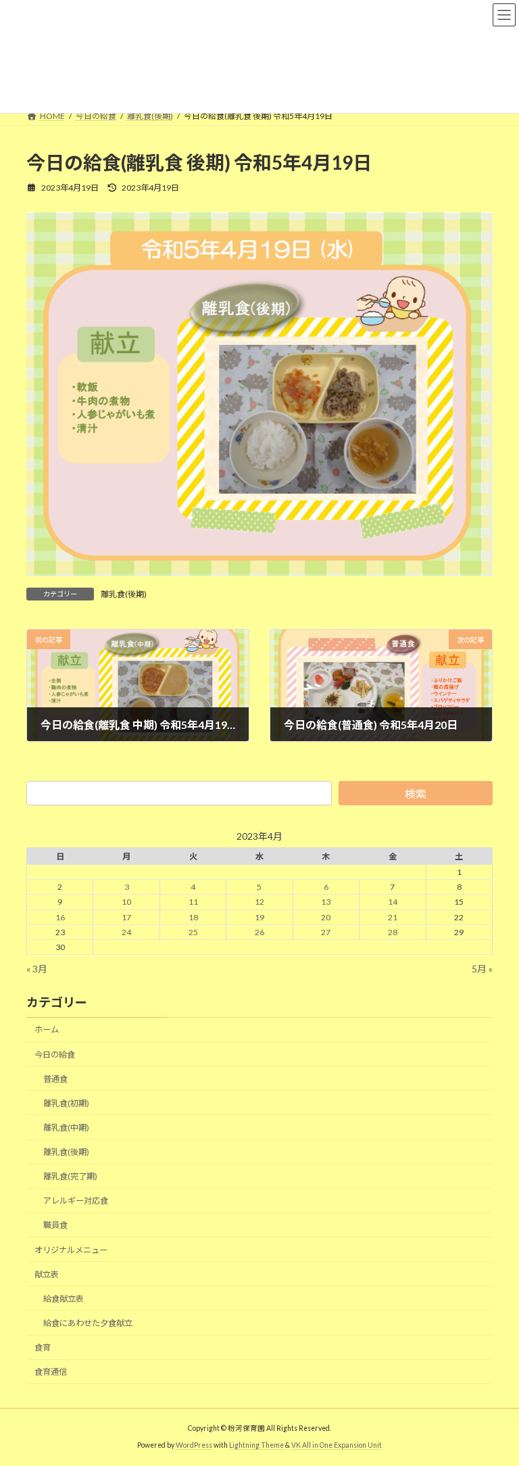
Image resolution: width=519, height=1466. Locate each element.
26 (259, 932)
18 (193, 917)
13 (325, 902)
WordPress (194, 1445)
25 (193, 932)
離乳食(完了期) (70, 1177)
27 (325, 932)
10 (126, 902)
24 (126, 932)
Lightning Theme (256, 1445)
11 (193, 902)
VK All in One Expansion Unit (336, 1445)
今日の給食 (54, 1054)
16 (60, 917)
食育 (42, 1347)
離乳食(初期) (66, 1103)
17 (126, 917)
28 (392, 932)
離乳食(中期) (66, 1127)
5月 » (482, 968)
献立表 (46, 1274)
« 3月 (36, 968)
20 (325, 917)
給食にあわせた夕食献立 (87, 1323)
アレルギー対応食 (75, 1201)
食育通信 (50, 1372)
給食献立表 (63, 1299)
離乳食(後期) (124, 594)
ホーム (46, 1030)
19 (259, 917)
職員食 (55, 1226)
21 (392, 917)
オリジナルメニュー (70, 1250)
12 (259, 902)
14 (392, 902)
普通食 (55, 1079)
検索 (415, 793)
